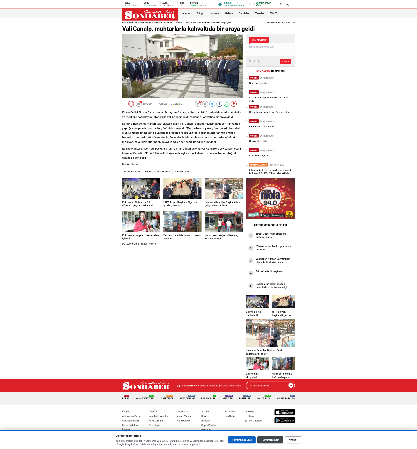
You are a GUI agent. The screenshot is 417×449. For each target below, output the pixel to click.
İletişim (126, 429)
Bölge (200, 13)
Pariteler (245, 397)
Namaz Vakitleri (145, 397)
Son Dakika (230, 415)
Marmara (214, 13)
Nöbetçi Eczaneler (158, 415)
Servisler (244, 13)
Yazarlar (259, 13)
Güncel (179, 22)
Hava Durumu (187, 397)
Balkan (229, 13)
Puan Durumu (208, 397)
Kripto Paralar (286, 397)
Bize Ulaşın (154, 425)
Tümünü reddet (270, 439)
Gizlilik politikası (130, 420)
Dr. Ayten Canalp (132, 171)
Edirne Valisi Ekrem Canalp (157, 171)
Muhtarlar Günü (182, 171)
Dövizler (205, 415)
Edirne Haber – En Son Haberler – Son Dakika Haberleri (147, 22)
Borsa (125, 397)
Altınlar (205, 411)
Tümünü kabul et (242, 439)
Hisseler (228, 397)
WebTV (274, 13)
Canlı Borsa (182, 411)
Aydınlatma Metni (131, 415)
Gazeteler (167, 397)
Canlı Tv (153, 411)
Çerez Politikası (130, 425)
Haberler (186, 13)
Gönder (285, 61)
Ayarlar (293, 439)
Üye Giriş (249, 411)
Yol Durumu (264, 397)
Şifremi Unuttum (253, 420)
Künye (125, 411)
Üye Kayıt (250, 415)
